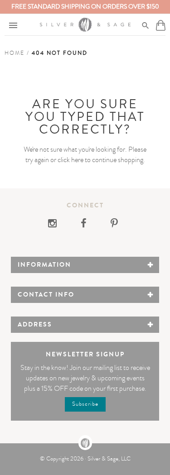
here (77, 160)
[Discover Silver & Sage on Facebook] (84, 225)
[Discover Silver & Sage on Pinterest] (114, 225)
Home (14, 53)
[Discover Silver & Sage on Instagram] (55, 225)
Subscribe (85, 404)
